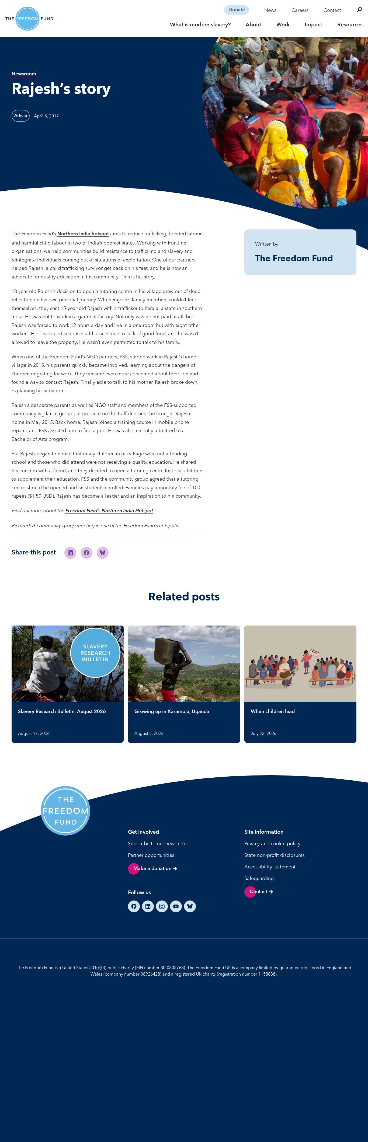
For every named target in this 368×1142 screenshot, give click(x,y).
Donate (236, 10)
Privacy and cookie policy (272, 843)
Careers (299, 10)
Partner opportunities (151, 855)
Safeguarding (259, 878)
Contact (332, 10)
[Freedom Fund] (29, 19)
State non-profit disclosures (274, 855)
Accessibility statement (270, 867)
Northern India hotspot (83, 234)
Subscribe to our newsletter (158, 843)
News (270, 10)
